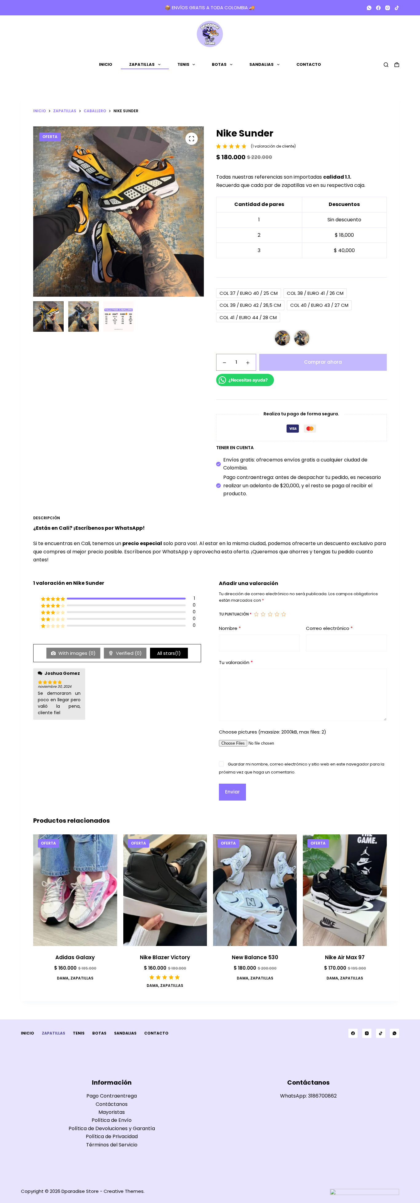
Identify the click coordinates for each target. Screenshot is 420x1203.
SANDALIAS (261, 64)
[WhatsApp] (369, 8)
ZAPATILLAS (142, 64)
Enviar (232, 792)
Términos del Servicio (111, 1144)
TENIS (183, 64)
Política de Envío (112, 1120)
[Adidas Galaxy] (75, 890)
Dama (63, 978)
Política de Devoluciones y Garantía (112, 1128)
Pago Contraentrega (111, 1095)
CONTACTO (308, 64)
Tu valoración (236, 662)
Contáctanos (112, 1104)
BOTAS (219, 64)
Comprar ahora (323, 362)
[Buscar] (386, 64)
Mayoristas (111, 1112)
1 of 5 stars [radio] (256, 614)
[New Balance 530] (255, 890)
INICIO (105, 64)
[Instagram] (387, 8)
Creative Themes (124, 1191)
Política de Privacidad (112, 1136)
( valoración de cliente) (273, 146)
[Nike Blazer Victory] (165, 890)
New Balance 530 (255, 957)
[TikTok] (396, 8)
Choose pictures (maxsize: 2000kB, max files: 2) (272, 732)
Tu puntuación (235, 614)
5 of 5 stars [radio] (283, 614)
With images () (76, 653)
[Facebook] (378, 8)
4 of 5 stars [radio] (277, 614)
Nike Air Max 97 (345, 957)
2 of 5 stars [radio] (263, 614)
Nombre (230, 628)
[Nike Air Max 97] (344, 890)
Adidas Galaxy (75, 957)
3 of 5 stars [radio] (270, 614)
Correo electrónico (329, 628)
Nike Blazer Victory (165, 957)
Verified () (128, 653)
